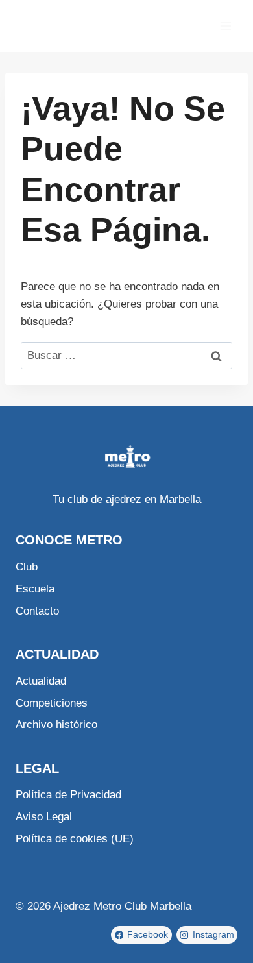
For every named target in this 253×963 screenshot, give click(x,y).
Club (27, 567)
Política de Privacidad (68, 794)
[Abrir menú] (225, 26)
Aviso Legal (44, 817)
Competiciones (52, 703)
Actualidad (41, 681)
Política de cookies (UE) (75, 839)
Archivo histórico (56, 724)
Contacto (37, 611)
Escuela (35, 589)
